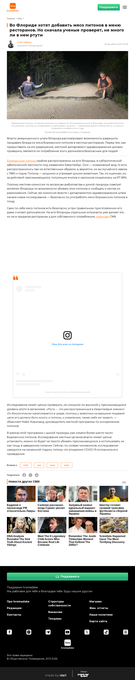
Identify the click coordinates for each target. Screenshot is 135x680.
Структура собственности (59, 603)
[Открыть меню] (125, 7)
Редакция (14, 608)
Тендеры (55, 618)
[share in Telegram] (37, 475)
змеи (66, 465)
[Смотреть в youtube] (67, 632)
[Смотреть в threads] (125, 632)
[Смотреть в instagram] (28, 632)
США (25, 465)
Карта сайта (98, 621)
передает (102, 216)
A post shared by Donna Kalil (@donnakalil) (67, 392)
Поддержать (108, 7)
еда (39, 465)
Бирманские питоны (21, 160)
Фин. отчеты (98, 608)
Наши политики (101, 614)
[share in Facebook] (24, 475)
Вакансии (55, 612)
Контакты (14, 614)
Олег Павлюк (24, 42)
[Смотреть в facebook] (9, 632)
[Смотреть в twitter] (86, 632)
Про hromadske (18, 601)
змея (52, 465)
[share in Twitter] (30, 475)
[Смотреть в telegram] (48, 632)
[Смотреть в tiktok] (106, 632)
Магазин (95, 601)
